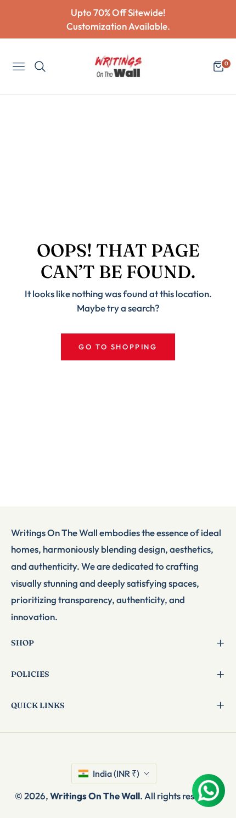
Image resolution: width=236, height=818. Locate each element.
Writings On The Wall (95, 796)
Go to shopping (117, 346)
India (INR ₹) (116, 773)
